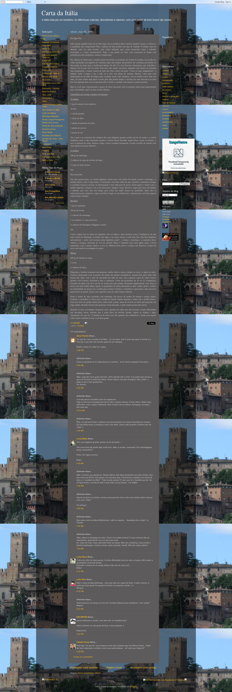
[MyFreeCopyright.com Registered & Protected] (164, 680)
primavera (166, 116)
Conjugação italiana (50, 73)
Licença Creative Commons (166, 219)
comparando (167, 80)
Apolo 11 (46, 49)
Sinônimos (46, 144)
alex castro (50, 185)
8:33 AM (80, 609)
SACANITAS (82, 617)
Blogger (133, 687)
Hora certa (46, 95)
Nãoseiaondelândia (50, 116)
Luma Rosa (82, 557)
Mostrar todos (60, 203)
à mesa (165, 71)
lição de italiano (168, 103)
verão (164, 125)
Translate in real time (51, 157)
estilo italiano (167, 87)
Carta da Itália (59, 12)
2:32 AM (80, 365)
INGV (44, 101)
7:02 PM (80, 486)
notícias (165, 106)
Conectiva (46, 70)
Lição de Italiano (49, 113)
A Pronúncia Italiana (50, 36)
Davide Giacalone (49, 77)
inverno (165, 100)
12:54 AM (81, 411)
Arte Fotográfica (52, 191)
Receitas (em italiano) (51, 136)
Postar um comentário (83, 657)
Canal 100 (46, 60)
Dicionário (46, 80)
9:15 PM (80, 591)
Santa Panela (82, 336)
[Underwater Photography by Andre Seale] (169, 173)
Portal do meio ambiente (52, 126)
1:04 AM (80, 431)
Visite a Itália (47, 160)
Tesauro (45, 151)
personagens (167, 112)
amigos (165, 74)
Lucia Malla (82, 439)
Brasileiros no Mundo (51, 52)
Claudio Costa (83, 642)
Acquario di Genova (50, 42)
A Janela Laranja (52, 172)
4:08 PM (80, 350)
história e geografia (170, 96)
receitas (80, 326)
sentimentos (167, 122)
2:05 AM (80, 509)
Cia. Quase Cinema (50, 64)
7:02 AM (80, 549)
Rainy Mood (47, 132)
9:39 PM (80, 652)
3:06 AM (80, 526)
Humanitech (47, 98)
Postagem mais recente (84, 667)
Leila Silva (81, 579)
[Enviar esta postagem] (85, 323)
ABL (44, 39)
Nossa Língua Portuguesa (53, 120)
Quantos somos (49, 129)
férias (164, 93)
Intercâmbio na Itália (50, 110)
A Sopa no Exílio (52, 178)
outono (165, 109)
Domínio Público (49, 92)
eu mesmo (166, 90)
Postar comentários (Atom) (89, 673)
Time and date (48, 154)
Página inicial (114, 667)
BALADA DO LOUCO (54, 198)
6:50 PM (80, 388)
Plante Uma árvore (50, 123)
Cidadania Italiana (49, 67)
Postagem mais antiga (143, 667)
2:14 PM (80, 634)
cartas (165, 77)
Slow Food (46, 147)
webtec (165, 128)
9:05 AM (80, 463)
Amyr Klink (46, 45)
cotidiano (166, 83)
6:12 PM (80, 571)
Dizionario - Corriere (50, 88)
